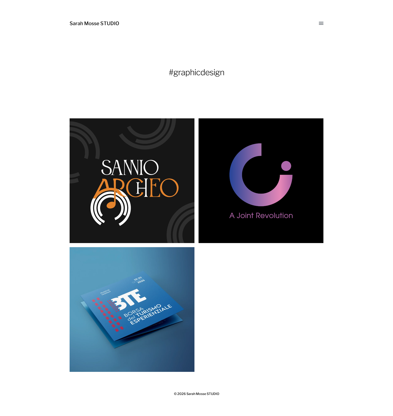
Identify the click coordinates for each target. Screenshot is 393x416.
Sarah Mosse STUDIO (94, 23)
